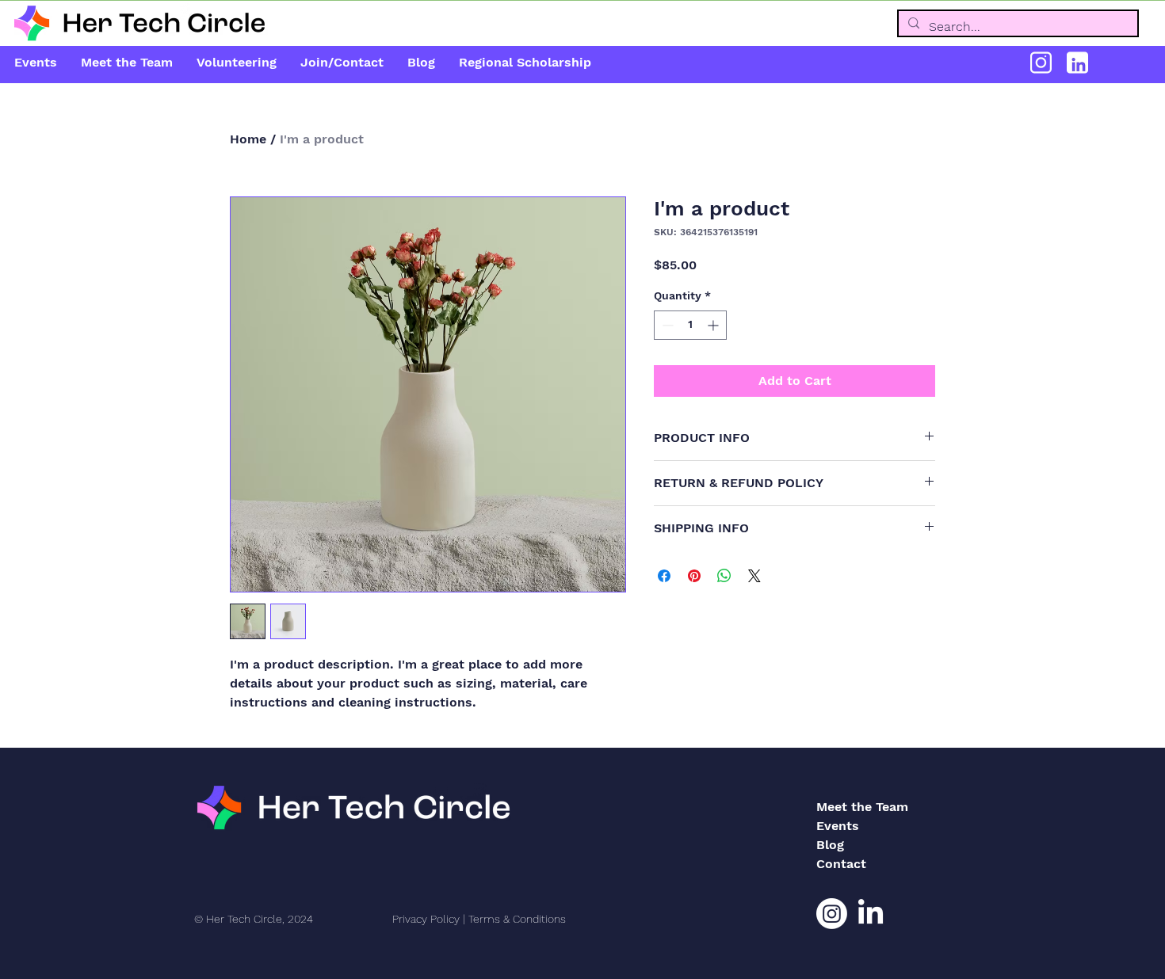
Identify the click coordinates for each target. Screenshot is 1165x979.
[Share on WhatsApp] (724, 575)
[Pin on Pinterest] (694, 575)
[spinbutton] (690, 325)
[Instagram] (831, 913)
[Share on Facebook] (664, 575)
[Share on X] (754, 575)
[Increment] (714, 325)
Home (248, 139)
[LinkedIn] (870, 913)
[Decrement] (666, 325)
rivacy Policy (429, 918)
